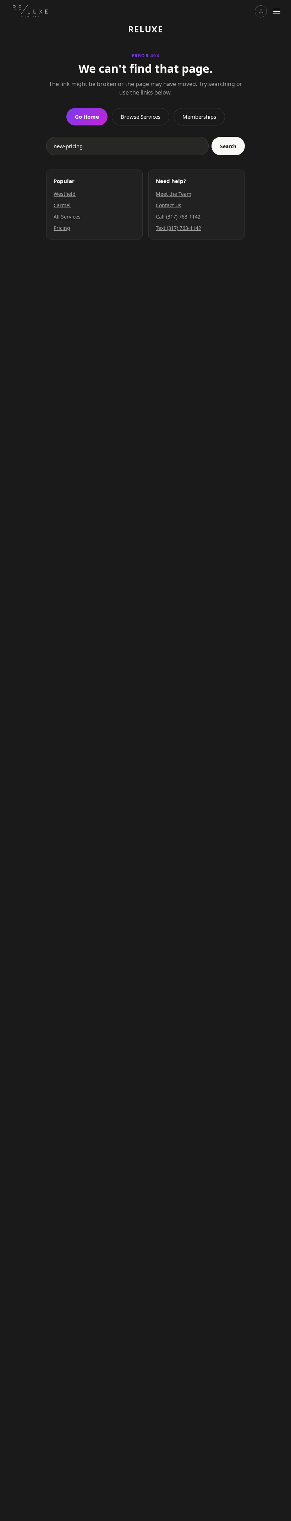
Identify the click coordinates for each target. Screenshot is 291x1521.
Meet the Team (173, 193)
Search (228, 146)
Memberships (199, 116)
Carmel (62, 205)
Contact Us (168, 205)
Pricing (62, 228)
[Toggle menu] (276, 11)
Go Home (87, 116)
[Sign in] (261, 11)
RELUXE (145, 29)
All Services (67, 216)
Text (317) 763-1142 (178, 228)
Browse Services (140, 116)
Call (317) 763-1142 (178, 216)
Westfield (65, 193)
